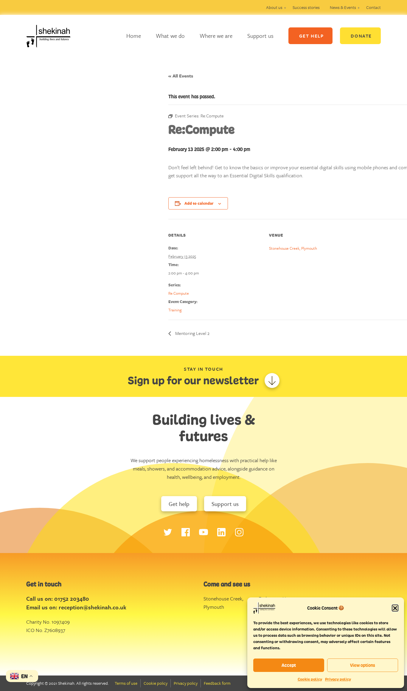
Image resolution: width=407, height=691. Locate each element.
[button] (395, 608)
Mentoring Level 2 (191, 333)
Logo (53, 36)
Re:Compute (178, 293)
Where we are (216, 36)
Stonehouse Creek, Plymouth (293, 248)
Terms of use (126, 683)
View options (362, 665)
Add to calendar (199, 203)
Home (133, 36)
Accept (289, 665)
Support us (260, 36)
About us (274, 7)
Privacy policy (338, 679)
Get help (179, 504)
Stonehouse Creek (223, 598)
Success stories (306, 7)
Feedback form (217, 683)
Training (175, 310)
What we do (170, 36)
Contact (373, 7)
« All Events (180, 75)
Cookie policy (310, 679)
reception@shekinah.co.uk (92, 607)
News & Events (343, 7)
